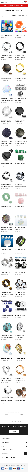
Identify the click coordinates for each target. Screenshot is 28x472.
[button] (25, 453)
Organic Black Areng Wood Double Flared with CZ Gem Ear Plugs (20, 272)
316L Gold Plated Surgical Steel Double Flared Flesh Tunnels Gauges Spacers (20, 78)
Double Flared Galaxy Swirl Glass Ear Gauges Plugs (7, 228)
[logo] (14, 2)
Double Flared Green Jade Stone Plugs (20, 164)
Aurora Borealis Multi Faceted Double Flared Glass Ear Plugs (6, 358)
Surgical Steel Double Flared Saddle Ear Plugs (7, 401)
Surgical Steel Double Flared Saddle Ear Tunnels (6, 272)
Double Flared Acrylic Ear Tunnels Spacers (20, 314)
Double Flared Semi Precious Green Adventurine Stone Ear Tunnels (6, 207)
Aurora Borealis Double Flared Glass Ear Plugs (7, 99)
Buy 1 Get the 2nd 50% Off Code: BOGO (14, 5)
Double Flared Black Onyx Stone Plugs (20, 121)
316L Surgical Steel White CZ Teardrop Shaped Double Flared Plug (20, 336)
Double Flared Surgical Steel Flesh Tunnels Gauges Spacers (7, 56)
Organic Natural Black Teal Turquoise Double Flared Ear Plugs (7, 336)
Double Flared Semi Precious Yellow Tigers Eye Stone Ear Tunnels (7, 293)
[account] (22, 1)
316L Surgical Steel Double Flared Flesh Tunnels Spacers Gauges (20, 56)
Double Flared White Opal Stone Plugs (20, 228)
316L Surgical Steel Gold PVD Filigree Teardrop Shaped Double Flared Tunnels (21, 358)
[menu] (2, 2)
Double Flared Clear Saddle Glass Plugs (6, 121)
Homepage (8, 421)
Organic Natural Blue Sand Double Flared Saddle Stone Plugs (6, 142)
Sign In (14, 431)
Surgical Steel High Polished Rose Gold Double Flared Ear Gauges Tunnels (19, 379)
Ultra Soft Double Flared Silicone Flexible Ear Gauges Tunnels (21, 35)
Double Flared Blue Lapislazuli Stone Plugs (7, 314)
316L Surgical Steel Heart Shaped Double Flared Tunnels (6, 379)
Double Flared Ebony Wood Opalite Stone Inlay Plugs (20, 293)
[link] (7, 26)
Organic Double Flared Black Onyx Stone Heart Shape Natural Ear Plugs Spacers (7, 164)
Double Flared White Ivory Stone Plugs (6, 250)
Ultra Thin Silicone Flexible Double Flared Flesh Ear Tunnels (6, 35)
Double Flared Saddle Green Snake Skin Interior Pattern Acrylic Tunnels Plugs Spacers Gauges (20, 250)
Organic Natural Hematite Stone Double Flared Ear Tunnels (20, 185)
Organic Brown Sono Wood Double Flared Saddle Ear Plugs (20, 401)
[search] (6, 1)
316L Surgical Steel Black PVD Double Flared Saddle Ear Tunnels (7, 185)
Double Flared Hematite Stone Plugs (20, 99)
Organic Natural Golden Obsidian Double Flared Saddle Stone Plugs (21, 142)
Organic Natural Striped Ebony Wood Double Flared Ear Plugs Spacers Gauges (7, 78)
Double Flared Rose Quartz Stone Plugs (19, 207)
